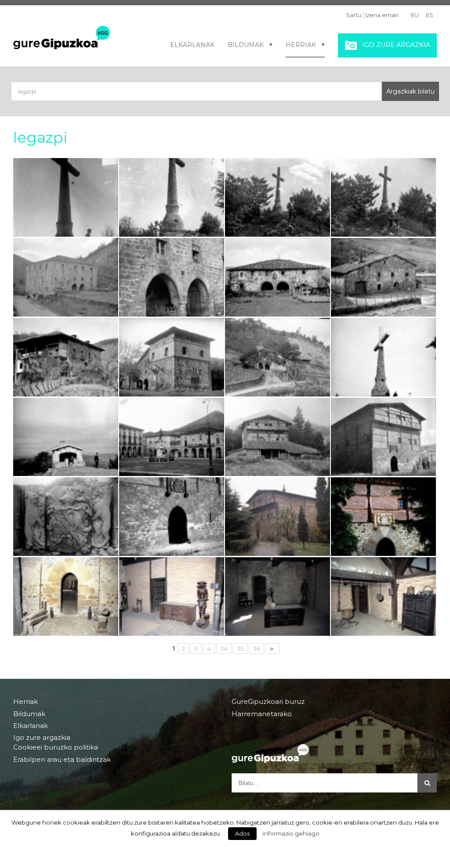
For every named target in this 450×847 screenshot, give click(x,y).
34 (224, 648)
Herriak (301, 45)
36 (256, 648)
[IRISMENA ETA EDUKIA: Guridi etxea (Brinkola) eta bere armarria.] (383, 277)
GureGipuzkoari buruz (268, 702)
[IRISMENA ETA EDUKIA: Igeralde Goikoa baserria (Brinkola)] (277, 357)
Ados (242, 833)
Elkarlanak (192, 45)
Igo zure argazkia (396, 45)
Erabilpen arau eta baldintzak (62, 759)
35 (240, 648)
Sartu (353, 14)
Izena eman (382, 14)
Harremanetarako (262, 714)
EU (415, 14)
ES (429, 14)
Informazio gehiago (290, 833)
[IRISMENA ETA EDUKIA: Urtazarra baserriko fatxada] (277, 277)
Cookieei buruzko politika (55, 747)
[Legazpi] (277, 516)
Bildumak (246, 45)
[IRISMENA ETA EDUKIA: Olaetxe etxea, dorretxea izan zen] (171, 357)
